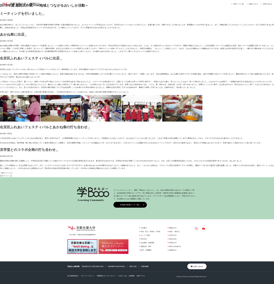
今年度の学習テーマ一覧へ (130, 204)
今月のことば (122, 276)
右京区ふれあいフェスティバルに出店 (30, 57)
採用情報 (131, 276)
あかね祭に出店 (12, 34)
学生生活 (144, 239)
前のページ (5, 173)
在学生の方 (173, 235)
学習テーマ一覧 (238, 4)
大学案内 (144, 228)
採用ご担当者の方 (175, 246)
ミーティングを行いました (21, 13)
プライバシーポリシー (88, 276)
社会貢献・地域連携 (147, 242)
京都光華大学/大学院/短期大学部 (92, 266)
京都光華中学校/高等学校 (116, 266)
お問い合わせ (267, 4)
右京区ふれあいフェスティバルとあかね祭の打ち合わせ (44, 126)
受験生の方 (173, 228)
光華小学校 (133, 266)
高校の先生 (173, 239)
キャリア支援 (145, 235)
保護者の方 (173, 250)
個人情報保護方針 (73, 276)
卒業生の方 (173, 242)
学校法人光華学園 (73, 266)
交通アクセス (253, 4)
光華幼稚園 (144, 266)
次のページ (5, 175)
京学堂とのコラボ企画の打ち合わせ (28, 149)
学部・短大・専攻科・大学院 (150, 231)
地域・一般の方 (174, 231)
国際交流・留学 (146, 246)
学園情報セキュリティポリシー (106, 276)
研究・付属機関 (146, 250)
